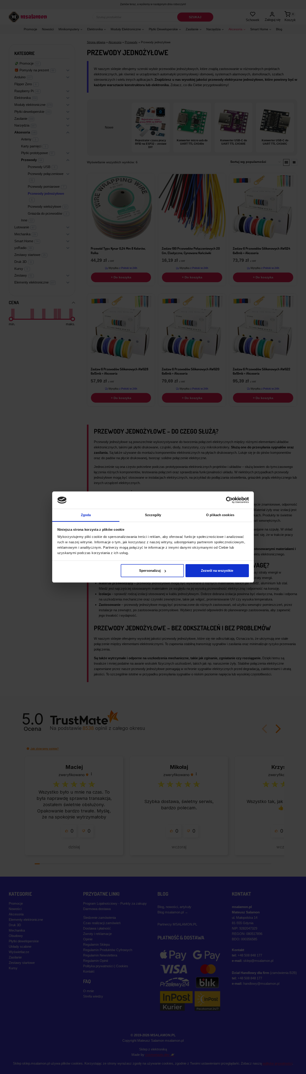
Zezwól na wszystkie (217, 570)
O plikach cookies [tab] (220, 515)
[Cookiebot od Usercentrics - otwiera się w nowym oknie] (229, 500)
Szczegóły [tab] (153, 515)
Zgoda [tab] (86, 515)
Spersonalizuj (150, 570)
